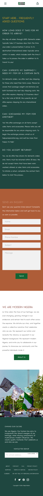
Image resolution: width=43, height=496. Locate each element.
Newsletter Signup (21, 449)
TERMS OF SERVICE (19, 469)
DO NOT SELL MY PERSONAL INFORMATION (26, 473)
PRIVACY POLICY (32, 466)
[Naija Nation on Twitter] (19, 479)
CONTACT (16, 466)
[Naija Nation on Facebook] (15, 479)
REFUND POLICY (33, 469)
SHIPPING (8, 469)
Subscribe (31, 453)
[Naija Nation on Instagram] (28, 479)
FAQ (23, 466)
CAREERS (7, 473)
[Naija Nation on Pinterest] (23, 479)
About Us (21, 357)
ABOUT (8, 466)
